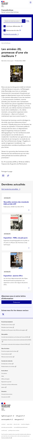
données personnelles (6, 427)
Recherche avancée (10, 34)
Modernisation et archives (8, 366)
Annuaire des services (6, 394)
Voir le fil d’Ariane (5, 43)
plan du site (17, 424)
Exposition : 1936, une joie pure (15, 238)
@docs (3, 387)
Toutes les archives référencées (9, 384)
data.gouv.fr (18, 419)
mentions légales (25, 424)
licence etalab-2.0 (5, 438)
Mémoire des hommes (7, 357)
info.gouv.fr (19, 416)
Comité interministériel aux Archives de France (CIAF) (14, 337)
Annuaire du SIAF (5, 397)
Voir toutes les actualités (9, 189)
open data (9, 424)
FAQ (27, 21)
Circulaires (4, 373)
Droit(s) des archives (6, 364)
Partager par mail (3, 175)
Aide (2, 376)
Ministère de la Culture (7, 324)
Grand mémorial (5, 354)
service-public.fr (6, 419)
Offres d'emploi (5, 379)
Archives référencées (13, 26)
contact (3, 424)
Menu (30, 2)
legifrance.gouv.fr (6, 416)
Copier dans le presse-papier (8, 175)
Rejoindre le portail (6, 382)
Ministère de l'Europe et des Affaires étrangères (13, 330)
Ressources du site (12, 30)
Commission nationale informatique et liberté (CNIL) (14, 344)
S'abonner (16, 302)
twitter (3, 314)
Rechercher (23, 21)
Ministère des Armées (6, 327)
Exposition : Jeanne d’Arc (13, 276)
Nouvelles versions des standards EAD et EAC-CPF (16, 203)
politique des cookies (13, 430)
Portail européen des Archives (9, 351)
